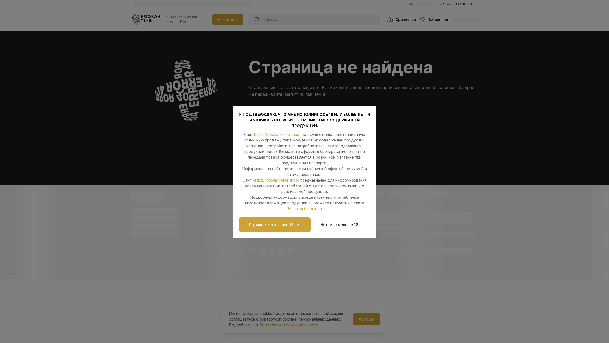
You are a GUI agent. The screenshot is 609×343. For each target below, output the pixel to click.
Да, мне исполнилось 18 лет (275, 224)
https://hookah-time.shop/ (277, 134)
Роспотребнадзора (304, 208)
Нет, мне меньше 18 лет (343, 224)
